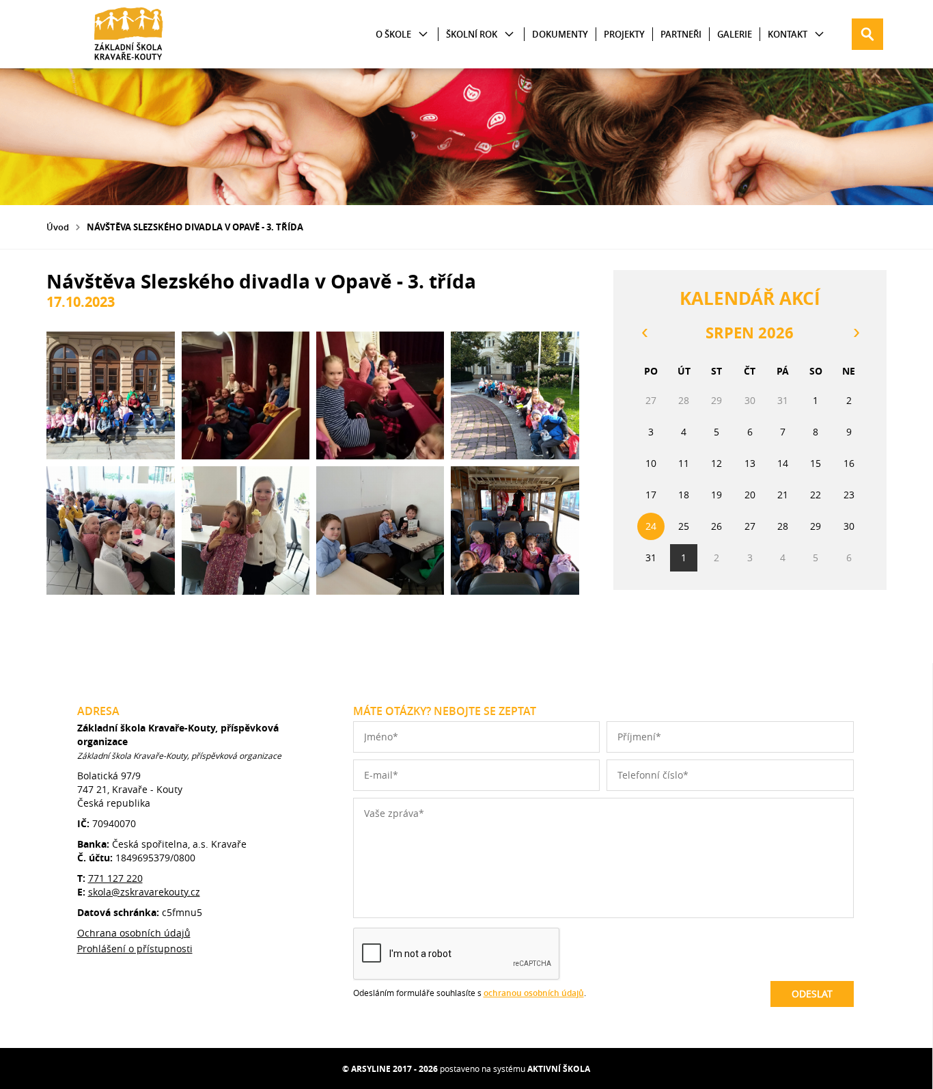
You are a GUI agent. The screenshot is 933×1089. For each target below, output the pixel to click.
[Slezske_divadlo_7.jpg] (380, 530)
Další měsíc (856, 333)
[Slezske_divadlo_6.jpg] (245, 530)
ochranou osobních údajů (534, 993)
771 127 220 (115, 878)
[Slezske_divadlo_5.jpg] (110, 530)
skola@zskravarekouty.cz (144, 891)
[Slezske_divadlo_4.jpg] (515, 395)
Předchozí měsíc (644, 333)
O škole (393, 34)
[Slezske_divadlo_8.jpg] (515, 530)
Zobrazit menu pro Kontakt (819, 34)
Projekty (624, 34)
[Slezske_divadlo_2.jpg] (245, 395)
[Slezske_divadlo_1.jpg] (110, 395)
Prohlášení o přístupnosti (135, 948)
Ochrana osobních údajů (134, 932)
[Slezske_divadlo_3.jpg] (380, 395)
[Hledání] (867, 34)
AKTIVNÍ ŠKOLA (558, 1069)
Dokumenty (560, 34)
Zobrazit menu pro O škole (423, 34)
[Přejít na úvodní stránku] (128, 34)
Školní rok (471, 34)
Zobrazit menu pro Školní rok (509, 34)
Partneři (680, 34)
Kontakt (787, 34)
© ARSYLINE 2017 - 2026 (390, 1069)
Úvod (57, 227)
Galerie (734, 34)
